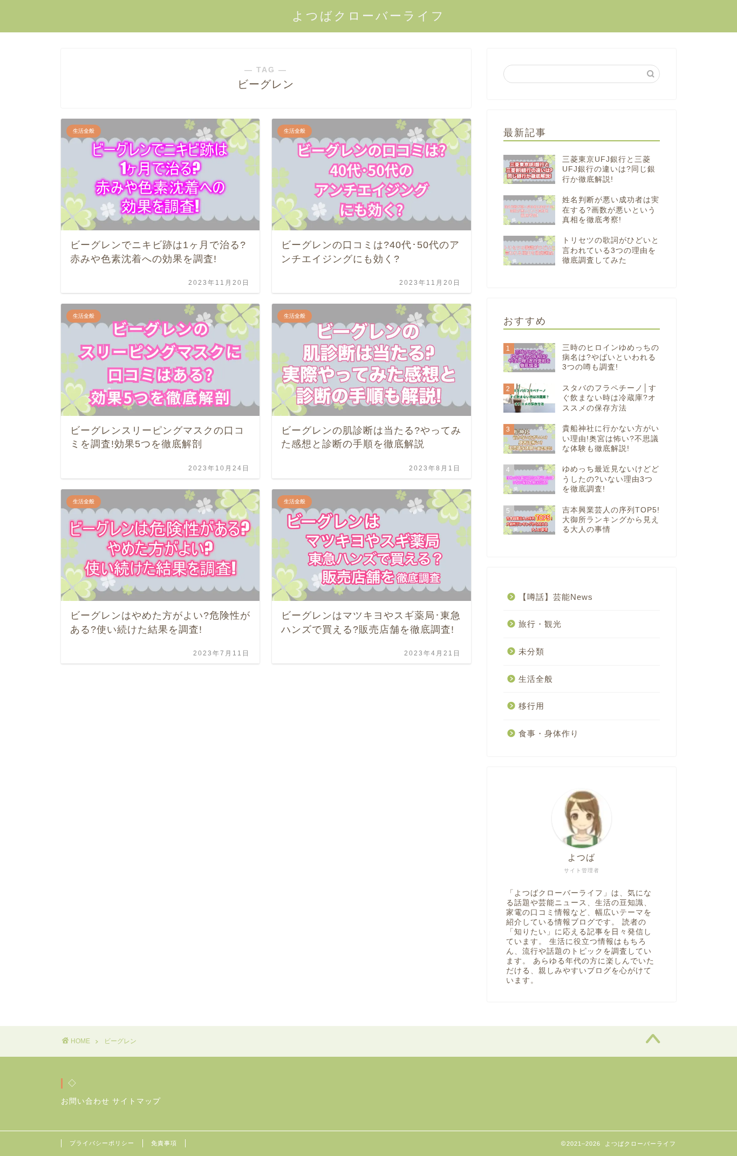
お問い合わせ (85, 1101)
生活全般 (535, 678)
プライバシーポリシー (102, 1143)
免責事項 (164, 1143)
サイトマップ (136, 1101)
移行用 (531, 705)
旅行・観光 (540, 623)
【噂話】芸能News (555, 596)
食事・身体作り (548, 733)
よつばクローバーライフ (368, 16)
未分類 (531, 651)
